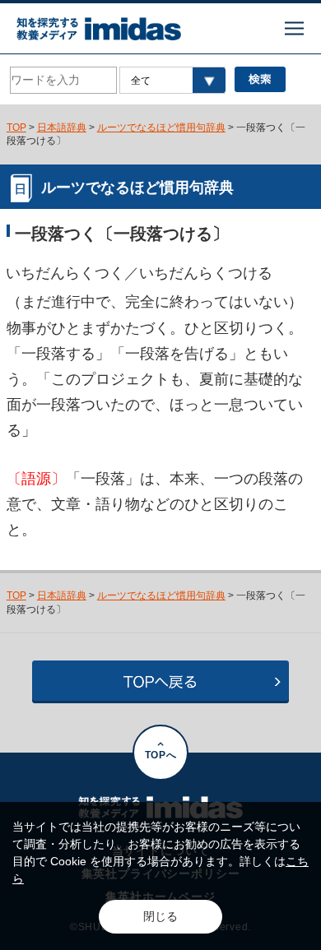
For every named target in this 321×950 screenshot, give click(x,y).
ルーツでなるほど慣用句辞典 (161, 127)
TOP (16, 127)
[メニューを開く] (294, 28)
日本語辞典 (61, 127)
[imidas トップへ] (98, 28)
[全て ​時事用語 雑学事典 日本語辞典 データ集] (172, 80)
